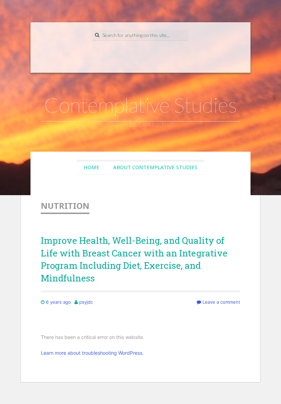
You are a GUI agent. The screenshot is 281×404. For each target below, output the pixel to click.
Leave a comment (220, 302)
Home (91, 167)
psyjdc (86, 302)
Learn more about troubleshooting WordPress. (92, 353)
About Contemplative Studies (155, 167)
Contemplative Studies (140, 104)
